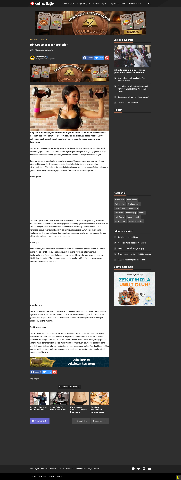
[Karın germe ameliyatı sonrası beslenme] (79, 398)
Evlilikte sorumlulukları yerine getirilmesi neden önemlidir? (129, 71)
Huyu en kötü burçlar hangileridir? (132, 260)
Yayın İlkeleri (93, 469)
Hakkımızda (80, 469)
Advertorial (119, 200)
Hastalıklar (119, 213)
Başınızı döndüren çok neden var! (38, 408)
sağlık (137, 217)
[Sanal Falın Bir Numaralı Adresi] (59, 398)
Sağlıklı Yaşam (83, 3)
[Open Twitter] (138, 468)
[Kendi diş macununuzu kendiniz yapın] (99, 398)
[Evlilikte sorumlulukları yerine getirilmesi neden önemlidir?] (132, 56)
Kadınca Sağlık (99, 3)
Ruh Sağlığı (119, 217)
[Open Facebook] (133, 468)
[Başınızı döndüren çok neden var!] (39, 398)
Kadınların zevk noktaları (128, 102)
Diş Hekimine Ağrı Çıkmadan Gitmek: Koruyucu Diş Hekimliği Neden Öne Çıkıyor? (133, 89)
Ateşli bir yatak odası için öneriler (132, 243)
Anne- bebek (132, 200)
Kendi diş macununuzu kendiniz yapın (97, 409)
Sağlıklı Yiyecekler (117, 3)
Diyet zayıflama (134, 204)
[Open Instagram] (143, 468)
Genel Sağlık (133, 208)
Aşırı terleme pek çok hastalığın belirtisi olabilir (131, 79)
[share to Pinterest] (107, 58)
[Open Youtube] (149, 468)
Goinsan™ (60, 476)
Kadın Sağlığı (68, 3)
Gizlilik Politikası (66, 469)
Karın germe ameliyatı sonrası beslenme (78, 409)
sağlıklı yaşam (120, 221)
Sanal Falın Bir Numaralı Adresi (57, 408)
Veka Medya (41, 57)
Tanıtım (53, 469)
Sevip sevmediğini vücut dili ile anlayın (134, 254)
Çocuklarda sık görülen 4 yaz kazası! (133, 97)
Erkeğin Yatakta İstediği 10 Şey (131, 248)
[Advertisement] (69, 198)
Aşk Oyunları (120, 204)
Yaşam (36, 379)
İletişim (44, 469)
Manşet (142, 213)
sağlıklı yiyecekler (135, 221)
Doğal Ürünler (120, 208)
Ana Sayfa (34, 469)
